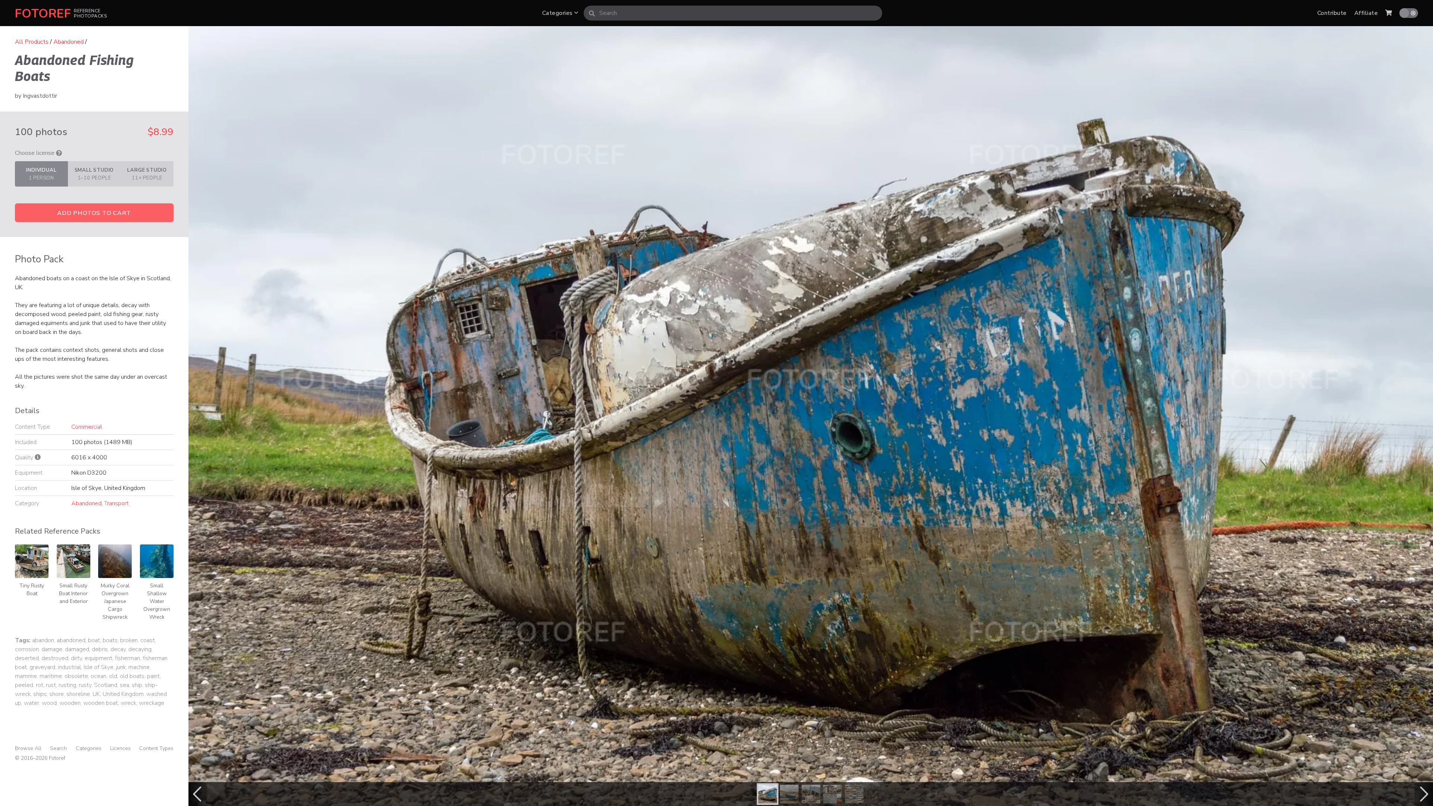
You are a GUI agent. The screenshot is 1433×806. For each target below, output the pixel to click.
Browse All (28, 748)
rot (39, 685)
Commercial (86, 427)
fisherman (127, 658)
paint (153, 676)
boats (110, 640)
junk (121, 667)
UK (96, 694)
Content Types (156, 748)
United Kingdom (123, 694)
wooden (70, 703)
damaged (77, 649)
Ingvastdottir (40, 96)
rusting (67, 685)
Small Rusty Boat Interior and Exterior (73, 593)
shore (56, 694)
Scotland (105, 685)
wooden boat (100, 703)
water (31, 703)
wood (49, 703)
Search (58, 748)
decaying (140, 649)
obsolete (76, 676)
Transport (116, 503)
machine (139, 667)
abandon (43, 640)
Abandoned (68, 42)
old (113, 676)
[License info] (59, 153)
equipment (98, 658)
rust (51, 685)
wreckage (151, 703)
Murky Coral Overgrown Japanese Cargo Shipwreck (115, 601)
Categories (558, 13)
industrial (69, 667)
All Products (32, 42)
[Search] (591, 13)
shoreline (78, 694)
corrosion (27, 649)
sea (124, 685)
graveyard (42, 667)
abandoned (71, 640)
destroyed (54, 658)
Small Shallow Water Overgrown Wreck (156, 601)
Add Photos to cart (94, 213)
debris (100, 649)
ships (40, 694)
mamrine (26, 676)
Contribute (1332, 13)
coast (147, 640)
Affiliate (1366, 13)
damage (51, 649)
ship (137, 685)
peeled (24, 685)
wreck (128, 703)
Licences (120, 748)
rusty (85, 685)
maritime (51, 676)
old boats (132, 676)
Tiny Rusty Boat (31, 589)
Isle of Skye (98, 667)
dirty (76, 658)
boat (94, 640)
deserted (27, 658)
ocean (98, 676)
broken (129, 640)
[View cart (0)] (1388, 13)
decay (118, 649)
